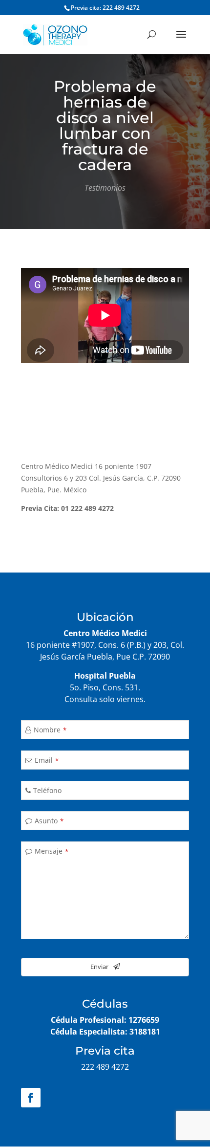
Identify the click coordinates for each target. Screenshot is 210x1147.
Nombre (50, 729)
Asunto (49, 820)
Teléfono (47, 790)
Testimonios (105, 187)
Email (47, 760)
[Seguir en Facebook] (31, 1097)
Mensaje (51, 851)
